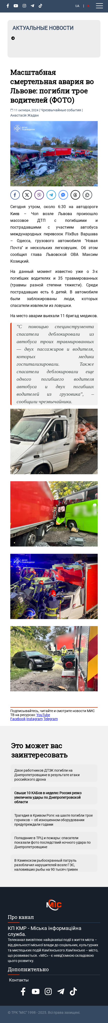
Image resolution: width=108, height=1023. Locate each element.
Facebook (18, 719)
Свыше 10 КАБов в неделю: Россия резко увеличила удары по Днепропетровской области (48, 797)
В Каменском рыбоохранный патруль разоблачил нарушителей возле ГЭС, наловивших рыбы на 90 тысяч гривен (46, 864)
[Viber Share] (39, 195)
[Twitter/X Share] (27, 195)
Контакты (19, 979)
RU (88, 6)
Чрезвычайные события (61, 110)
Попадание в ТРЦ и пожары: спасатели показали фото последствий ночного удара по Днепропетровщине (52, 842)
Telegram (50, 719)
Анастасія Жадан (24, 115)
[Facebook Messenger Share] (63, 195)
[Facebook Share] (15, 195)
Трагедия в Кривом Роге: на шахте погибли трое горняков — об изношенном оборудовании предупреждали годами (53, 819)
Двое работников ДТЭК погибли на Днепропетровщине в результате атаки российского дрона (47, 774)
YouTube (43, 715)
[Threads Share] (75, 195)
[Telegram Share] (51, 195)
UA (77, 6)
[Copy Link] (87, 195)
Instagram (34, 719)
